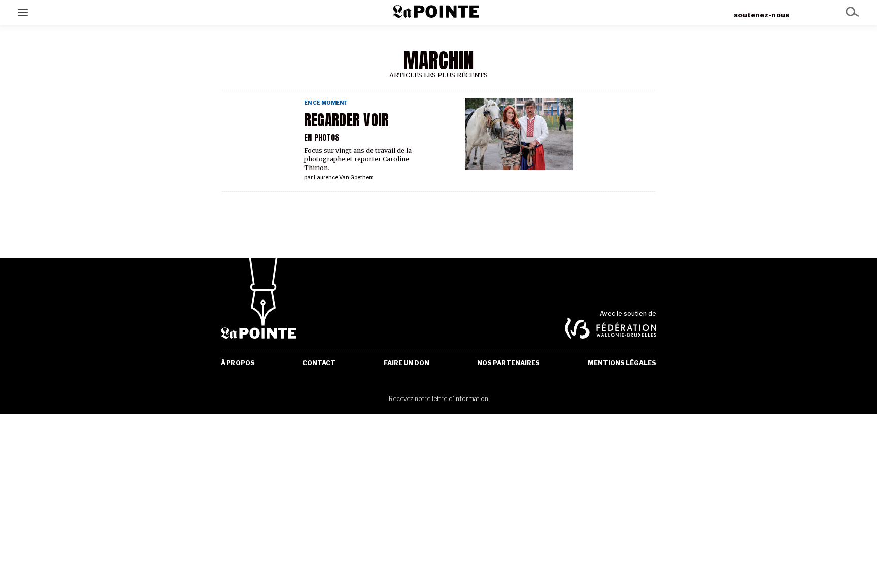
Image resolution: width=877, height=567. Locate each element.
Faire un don (406, 363)
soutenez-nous (761, 15)
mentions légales (622, 363)
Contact (318, 363)
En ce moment (326, 102)
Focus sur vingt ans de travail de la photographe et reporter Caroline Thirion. (358, 159)
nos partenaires (508, 363)
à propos (238, 363)
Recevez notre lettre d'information (438, 399)
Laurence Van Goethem (344, 177)
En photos (322, 137)
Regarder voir (346, 120)
